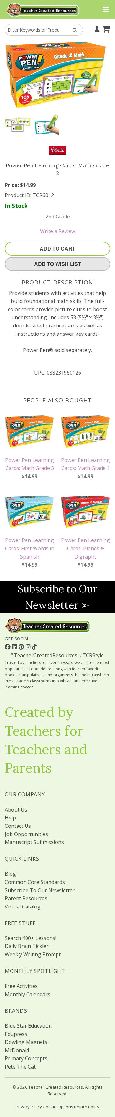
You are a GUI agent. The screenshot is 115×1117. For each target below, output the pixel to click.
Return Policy (86, 1107)
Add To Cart (57, 248)
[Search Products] (72, 30)
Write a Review (57, 231)
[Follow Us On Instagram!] (29, 646)
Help (10, 817)
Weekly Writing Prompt (33, 954)
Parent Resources (26, 898)
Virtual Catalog (23, 906)
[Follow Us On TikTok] (34, 646)
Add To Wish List (57, 264)
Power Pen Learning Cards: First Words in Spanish (29, 548)
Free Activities (21, 985)
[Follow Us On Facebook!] (8, 646)
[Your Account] (96, 28)
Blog (10, 873)
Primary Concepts (26, 1058)
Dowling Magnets (26, 1042)
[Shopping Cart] (105, 28)
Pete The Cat (20, 1066)
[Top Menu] (104, 9)
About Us (16, 809)
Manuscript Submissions (34, 842)
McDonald (17, 1050)
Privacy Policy (29, 1107)
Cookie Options (58, 1107)
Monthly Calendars (27, 994)
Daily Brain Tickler (27, 946)
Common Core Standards (35, 882)
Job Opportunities (26, 834)
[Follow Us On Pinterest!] (22, 646)
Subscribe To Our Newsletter (40, 890)
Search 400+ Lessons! (30, 938)
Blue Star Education (28, 1025)
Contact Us (18, 825)
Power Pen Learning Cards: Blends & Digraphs (85, 548)
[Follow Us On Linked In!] (15, 646)
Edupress (16, 1034)
